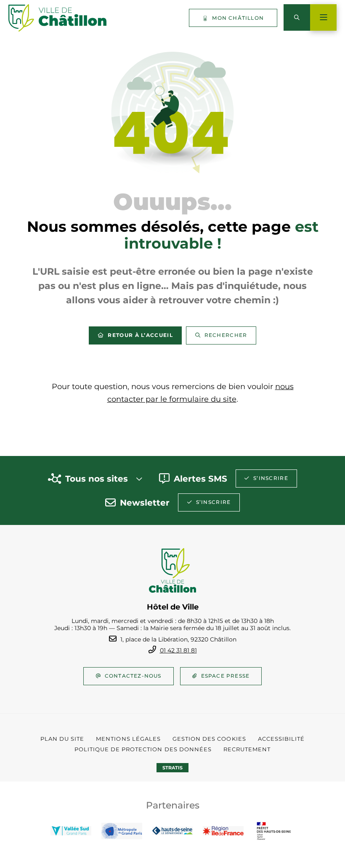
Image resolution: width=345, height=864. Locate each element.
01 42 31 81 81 (178, 650)
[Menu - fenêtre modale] (323, 17)
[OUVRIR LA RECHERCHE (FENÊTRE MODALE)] (297, 17)
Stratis (172, 768)
